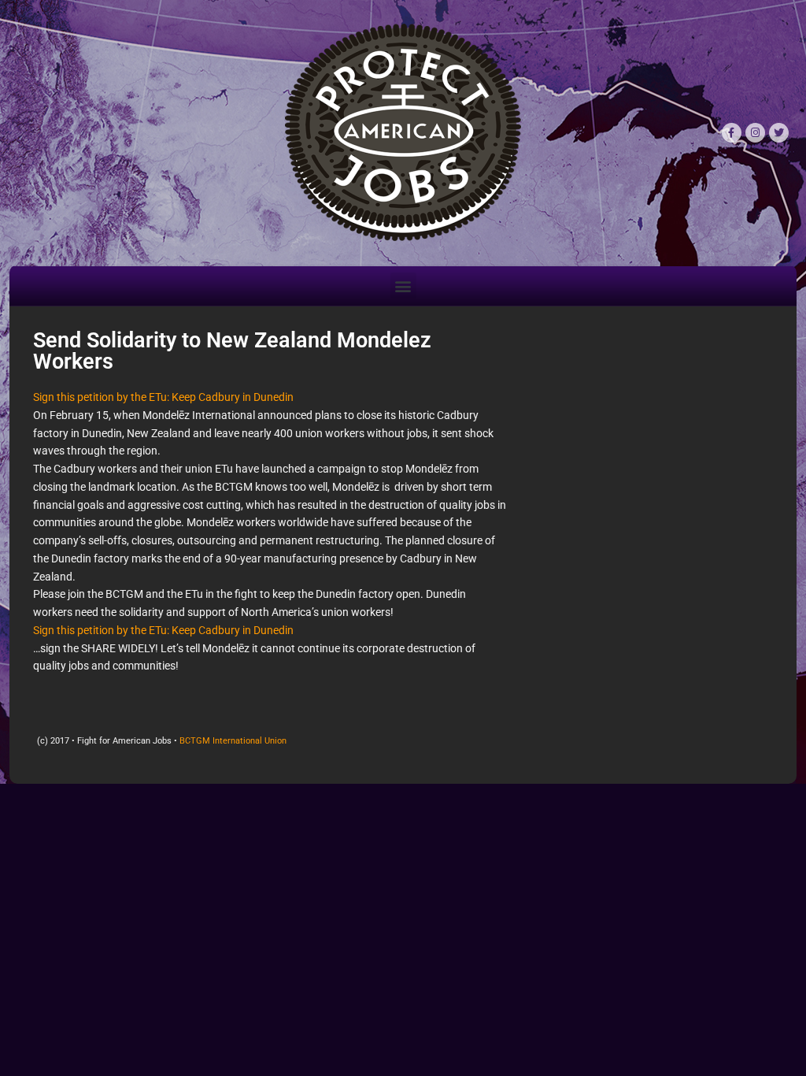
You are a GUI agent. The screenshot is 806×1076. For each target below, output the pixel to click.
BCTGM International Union (233, 741)
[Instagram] (755, 133)
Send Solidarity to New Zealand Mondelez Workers (232, 351)
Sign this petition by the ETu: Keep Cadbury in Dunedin (163, 397)
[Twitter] (779, 133)
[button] (403, 286)
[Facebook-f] (731, 133)
